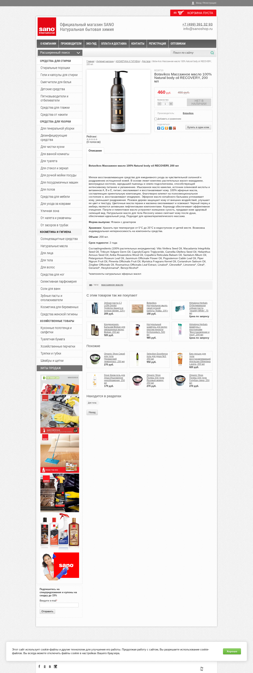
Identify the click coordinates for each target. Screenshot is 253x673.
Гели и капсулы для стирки (59, 75)
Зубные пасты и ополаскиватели (52, 298)
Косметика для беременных (60, 307)
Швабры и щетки (52, 360)
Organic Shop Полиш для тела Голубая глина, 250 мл (199, 379)
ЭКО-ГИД (91, 43)
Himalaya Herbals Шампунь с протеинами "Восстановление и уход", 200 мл (199, 329)
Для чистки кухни (52, 147)
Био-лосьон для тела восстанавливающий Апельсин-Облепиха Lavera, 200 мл (200, 358)
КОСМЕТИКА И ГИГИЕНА (55, 232)
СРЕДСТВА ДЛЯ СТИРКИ (55, 61)
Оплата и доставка (114, 43)
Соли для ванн (50, 289)
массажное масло (112, 284)
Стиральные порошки (55, 68)
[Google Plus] (175, 128)
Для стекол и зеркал (54, 168)
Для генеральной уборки (57, 128)
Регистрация (157, 43)
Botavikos (188, 113)
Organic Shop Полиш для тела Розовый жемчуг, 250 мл (155, 379)
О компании (48, 43)
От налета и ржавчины (56, 218)
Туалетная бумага (53, 339)
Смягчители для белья (56, 82)
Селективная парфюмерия (59, 281)
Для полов (48, 189)
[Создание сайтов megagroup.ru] (201, 670)
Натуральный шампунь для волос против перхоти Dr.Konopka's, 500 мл (157, 329)
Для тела (47, 260)
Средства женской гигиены (59, 314)
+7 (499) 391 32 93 (197, 24)
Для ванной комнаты (55, 154)
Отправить (47, 611)
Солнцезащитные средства (59, 239)
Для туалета (49, 161)
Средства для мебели (55, 197)
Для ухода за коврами (56, 204)
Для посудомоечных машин (59, 182)
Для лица (47, 253)
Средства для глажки (55, 107)
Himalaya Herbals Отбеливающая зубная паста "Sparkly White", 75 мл (198, 308)
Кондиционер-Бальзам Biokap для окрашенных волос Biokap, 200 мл (114, 328)
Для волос (48, 267)
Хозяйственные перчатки (58, 346)
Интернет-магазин (105, 61)
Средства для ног (52, 274)
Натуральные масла (54, 246)
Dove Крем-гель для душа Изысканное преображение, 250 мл (114, 379)
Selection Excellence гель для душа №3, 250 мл (157, 356)
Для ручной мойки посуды (58, 175)
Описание (95, 150)
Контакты (137, 43)
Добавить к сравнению (169, 119)
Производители (71, 43)
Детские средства (53, 89)
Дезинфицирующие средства (54, 137)
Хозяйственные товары (57, 321)
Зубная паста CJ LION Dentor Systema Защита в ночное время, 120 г (114, 307)
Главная (90, 61)
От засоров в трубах (54, 225)
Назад (92, 412)
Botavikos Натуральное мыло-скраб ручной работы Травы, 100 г (157, 307)
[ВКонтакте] (159, 128)
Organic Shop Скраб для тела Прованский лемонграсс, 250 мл (114, 357)
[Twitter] (163, 128)
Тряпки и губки (51, 353)
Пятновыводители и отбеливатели (54, 98)
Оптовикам (178, 43)
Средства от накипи (54, 114)
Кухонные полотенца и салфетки (56, 330)
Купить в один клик (198, 127)
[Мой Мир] (171, 128)
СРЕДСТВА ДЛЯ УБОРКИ (55, 121)
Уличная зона (50, 211)
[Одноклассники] (167, 128)
